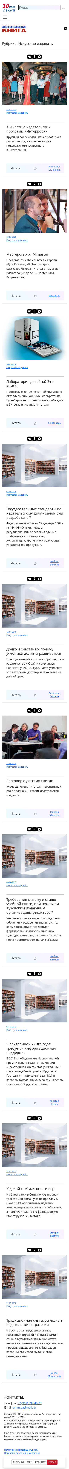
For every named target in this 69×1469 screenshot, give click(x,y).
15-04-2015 (11, 763)
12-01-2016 (11, 631)
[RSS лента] (66, 28)
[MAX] (39, 57)
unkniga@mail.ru (24, 1407)
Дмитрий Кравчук (54, 1234)
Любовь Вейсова (54, 563)
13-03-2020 (11, 237)
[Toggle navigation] (5, 17)
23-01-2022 (11, 109)
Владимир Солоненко (54, 168)
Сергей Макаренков (54, 1374)
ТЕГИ (29, 1462)
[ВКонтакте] (29, 57)
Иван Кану (54, 295)
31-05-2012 (11, 1303)
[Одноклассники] (34, 57)
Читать (16, 168)
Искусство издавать (17, 112)
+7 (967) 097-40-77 (30, 1403)
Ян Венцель (54, 422)
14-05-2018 (11, 364)
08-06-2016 (11, 491)
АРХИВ (52, 1462)
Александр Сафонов (54, 695)
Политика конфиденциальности (21, 1449)
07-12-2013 (11, 1026)
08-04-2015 (11, 882)
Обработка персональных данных (22, 1453)
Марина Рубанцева (54, 813)
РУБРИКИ (18, 1462)
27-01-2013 (11, 1171)
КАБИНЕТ (40, 1462)
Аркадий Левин (54, 1102)
